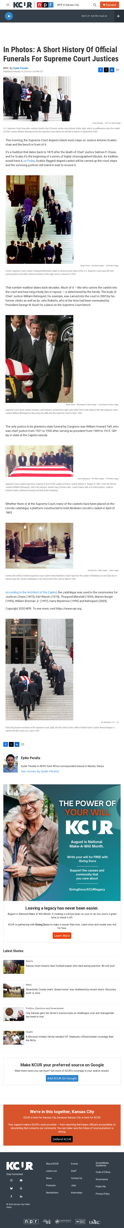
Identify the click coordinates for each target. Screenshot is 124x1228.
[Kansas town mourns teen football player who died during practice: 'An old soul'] (13, 967)
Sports (29, 961)
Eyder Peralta (20, 68)
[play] (8, 16)
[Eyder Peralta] (10, 763)
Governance (102, 1179)
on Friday (29, 160)
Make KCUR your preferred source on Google (62, 1065)
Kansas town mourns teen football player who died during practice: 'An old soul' (70, 965)
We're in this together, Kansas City (62, 1111)
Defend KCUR (62, 1139)
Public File (101, 1186)
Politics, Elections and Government (45, 1008)
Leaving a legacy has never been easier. (61, 908)
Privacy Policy (103, 1194)
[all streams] (119, 16)
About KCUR (52, 1164)
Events (74, 1164)
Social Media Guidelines (102, 1164)
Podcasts (51, 1185)
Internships (76, 1193)
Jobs (73, 1185)
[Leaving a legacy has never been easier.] (62, 842)
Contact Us (76, 1178)
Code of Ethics (103, 1172)
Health (29, 1032)
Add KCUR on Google (62, 1078)
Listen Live (51, 1171)
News (29, 984)
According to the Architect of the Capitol (31, 592)
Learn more (62, 936)
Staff (74, 1171)
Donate (111, 5)
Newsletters (52, 1193)
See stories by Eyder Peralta (40, 771)
